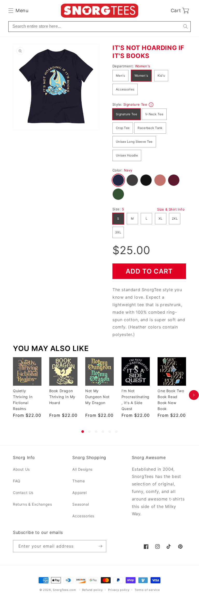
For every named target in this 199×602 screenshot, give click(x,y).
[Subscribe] (100, 546)
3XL (118, 232)
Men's (120, 75)
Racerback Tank (150, 128)
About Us (21, 469)
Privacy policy (119, 590)
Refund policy (92, 590)
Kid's (161, 75)
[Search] (185, 27)
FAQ (16, 481)
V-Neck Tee (154, 114)
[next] (194, 395)
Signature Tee (126, 114)
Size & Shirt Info (170, 209)
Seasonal (80, 504)
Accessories (125, 89)
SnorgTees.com (64, 590)
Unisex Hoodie (127, 155)
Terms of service (147, 590)
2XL (175, 218)
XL (161, 218)
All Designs (82, 469)
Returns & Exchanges (32, 504)
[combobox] (99, 27)
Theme (78, 481)
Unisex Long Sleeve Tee (134, 142)
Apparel (79, 492)
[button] (18, 10)
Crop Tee (123, 128)
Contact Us (23, 492)
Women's (141, 75)
